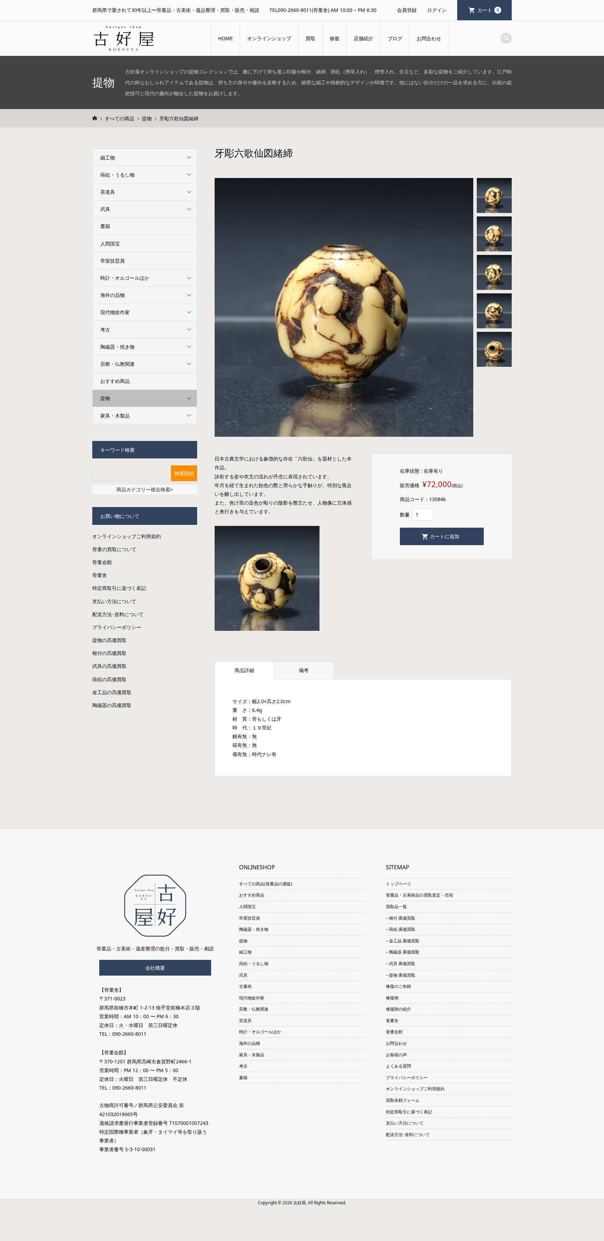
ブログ (395, 38)
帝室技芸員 (112, 260)
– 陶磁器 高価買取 (402, 952)
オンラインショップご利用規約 (126, 536)
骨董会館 (102, 562)
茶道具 (107, 191)
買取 (310, 38)
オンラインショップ (269, 38)
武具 (105, 209)
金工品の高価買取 (111, 692)
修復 (334, 38)
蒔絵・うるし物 (117, 174)
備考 (304, 670)
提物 (105, 398)
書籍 (105, 226)
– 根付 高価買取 (400, 918)
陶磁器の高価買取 (111, 705)
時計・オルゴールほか (124, 277)
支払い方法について (114, 601)
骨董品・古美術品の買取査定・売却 (419, 895)
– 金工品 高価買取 (402, 941)
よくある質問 (398, 1066)
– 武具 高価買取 (400, 964)
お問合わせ (429, 38)
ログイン (437, 10)
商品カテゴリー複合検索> (144, 489)
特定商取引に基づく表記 (119, 588)
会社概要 (155, 967)
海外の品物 (112, 295)
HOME (225, 38)
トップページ (398, 884)
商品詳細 (244, 670)
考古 (105, 329)
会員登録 (407, 10)
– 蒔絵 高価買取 (400, 929)
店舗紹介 (363, 38)
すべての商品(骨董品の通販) (265, 884)
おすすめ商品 (115, 381)
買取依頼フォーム (402, 1100)
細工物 (107, 157)
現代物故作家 (115, 312)
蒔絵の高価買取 (109, 679)
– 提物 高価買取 (400, 975)
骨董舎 (99, 575)
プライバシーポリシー (116, 627)
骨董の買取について (114, 549)
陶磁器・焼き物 (117, 346)
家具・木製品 (115, 415)
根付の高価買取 (109, 653)
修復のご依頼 (398, 986)
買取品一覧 (396, 907)
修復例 (392, 998)
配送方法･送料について (118, 614)
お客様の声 (396, 1055)
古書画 (245, 986)
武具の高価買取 (109, 666)
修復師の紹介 (398, 1009)
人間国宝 (110, 243)
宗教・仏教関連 (117, 364)
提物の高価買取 (109, 640)
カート (488, 10)
